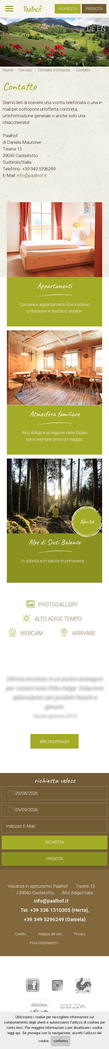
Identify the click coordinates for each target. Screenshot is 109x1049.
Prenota (94, 9)
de (91, 29)
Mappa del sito (50, 934)
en (101, 29)
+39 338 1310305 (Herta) (59, 910)
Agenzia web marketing (72, 942)
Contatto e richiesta (54, 70)
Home (8, 70)
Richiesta (68, 9)
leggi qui (13, 1033)
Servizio (25, 70)
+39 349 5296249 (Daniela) (54, 919)
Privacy (79, 934)
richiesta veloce (54, 780)
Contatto (83, 70)
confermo (60, 1041)
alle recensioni (54, 741)
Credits (20, 934)
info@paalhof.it (32, 175)
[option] (54, 42)
